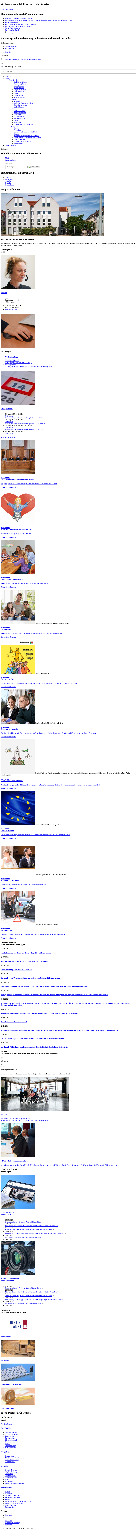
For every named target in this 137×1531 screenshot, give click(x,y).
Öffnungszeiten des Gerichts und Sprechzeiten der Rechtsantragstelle (28, 365)
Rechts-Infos (13, 126)
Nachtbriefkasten (19, 118)
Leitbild (16, 93)
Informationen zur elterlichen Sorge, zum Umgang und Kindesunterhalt (25, 583)
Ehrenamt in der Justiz (9, 728)
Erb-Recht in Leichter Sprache (12, 780)
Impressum (17, 122)
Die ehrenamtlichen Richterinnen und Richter (17, 479)
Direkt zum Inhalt (7, 9)
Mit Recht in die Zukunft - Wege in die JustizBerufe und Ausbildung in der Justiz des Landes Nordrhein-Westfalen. (24, 1119)
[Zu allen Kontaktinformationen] (18, 288)
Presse (16, 120)
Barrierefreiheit (10, 48)
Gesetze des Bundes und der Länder (26, 132)
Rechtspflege (18, 101)
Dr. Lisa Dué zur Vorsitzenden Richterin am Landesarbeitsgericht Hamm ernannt (30, 978)
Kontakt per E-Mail (11, 309)
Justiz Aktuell (7, 1213)
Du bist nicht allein (7, 678)
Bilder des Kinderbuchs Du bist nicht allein (16, 528)
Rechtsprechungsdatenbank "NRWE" (26, 136)
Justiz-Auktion (19, 86)
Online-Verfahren (19, 139)
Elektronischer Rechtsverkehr (24, 124)
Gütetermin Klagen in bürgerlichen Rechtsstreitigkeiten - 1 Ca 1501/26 (25, 417)
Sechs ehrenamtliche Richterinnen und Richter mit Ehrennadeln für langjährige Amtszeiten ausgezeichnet (39, 1013)
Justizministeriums (10, 1279)
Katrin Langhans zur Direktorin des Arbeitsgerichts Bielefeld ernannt (26, 953)
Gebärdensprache (11, 46)
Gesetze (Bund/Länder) (13, 1495)
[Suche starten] (3, 71)
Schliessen (4, 56)
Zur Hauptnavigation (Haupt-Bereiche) (18, 26)
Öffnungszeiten (19, 116)
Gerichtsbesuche (19, 91)
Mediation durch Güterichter (23, 103)
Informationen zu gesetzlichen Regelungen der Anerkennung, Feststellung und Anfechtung (31, 633)
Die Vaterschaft (6, 628)
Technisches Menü (7, 43)
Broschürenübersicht (8, 437)
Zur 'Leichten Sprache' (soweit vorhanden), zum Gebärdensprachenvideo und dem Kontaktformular (38, 20)
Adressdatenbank (7, 1408)
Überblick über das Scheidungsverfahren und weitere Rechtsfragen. (23, 885)
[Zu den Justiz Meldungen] (18, 1208)
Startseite (8, 76)
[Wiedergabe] (2, 1060)
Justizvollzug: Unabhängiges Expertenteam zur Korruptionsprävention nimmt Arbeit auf (34, 1233)
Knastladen (5, 1360)
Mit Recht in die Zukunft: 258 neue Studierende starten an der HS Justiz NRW (31, 1226)
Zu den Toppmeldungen (13, 28)
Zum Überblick (10, 34)
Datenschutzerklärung (12, 1523)
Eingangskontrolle (20, 90)
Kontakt (8, 52)
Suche (7, 162)
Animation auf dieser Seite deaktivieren (18, 18)
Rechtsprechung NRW (12, 1497)
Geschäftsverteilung (20, 105)
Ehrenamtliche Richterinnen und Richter (27, 138)
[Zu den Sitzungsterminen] (18, 404)
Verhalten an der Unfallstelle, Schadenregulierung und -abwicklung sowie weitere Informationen (33, 934)
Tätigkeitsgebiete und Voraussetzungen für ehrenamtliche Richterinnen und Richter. (29, 484)
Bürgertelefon (18, 143)
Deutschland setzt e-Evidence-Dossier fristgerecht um (23, 1222)
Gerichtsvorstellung (20, 82)
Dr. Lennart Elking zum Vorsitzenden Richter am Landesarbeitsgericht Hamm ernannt (32, 1038)
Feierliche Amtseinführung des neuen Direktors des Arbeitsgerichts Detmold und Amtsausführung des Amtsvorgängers (44, 986)
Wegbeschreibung (20, 113)
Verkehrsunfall (6, 929)
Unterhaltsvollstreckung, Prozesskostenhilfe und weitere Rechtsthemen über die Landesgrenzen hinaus (35, 835)
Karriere (4, 1114)
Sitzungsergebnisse (20, 84)
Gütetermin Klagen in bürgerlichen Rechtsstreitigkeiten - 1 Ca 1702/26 (25, 434)
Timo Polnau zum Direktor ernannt (14, 1022)
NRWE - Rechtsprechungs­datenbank (14, 1161)
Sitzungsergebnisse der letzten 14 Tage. (18, 362)
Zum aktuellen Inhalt (12, 30)
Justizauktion (6, 1336)
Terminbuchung (19, 95)
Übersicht (8, 1515)
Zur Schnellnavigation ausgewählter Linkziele (20, 24)
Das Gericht (13, 80)
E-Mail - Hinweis (19, 111)
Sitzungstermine (19, 97)
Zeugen (16, 134)
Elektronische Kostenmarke (23, 141)
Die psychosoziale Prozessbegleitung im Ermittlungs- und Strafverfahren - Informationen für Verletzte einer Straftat (39, 683)
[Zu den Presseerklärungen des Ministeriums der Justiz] (18, 1274)
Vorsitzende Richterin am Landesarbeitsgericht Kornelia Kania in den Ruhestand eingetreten (34, 1047)
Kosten (16, 128)
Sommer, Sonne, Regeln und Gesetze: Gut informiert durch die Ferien (28, 1230)
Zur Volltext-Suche (11, 22)
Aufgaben (12, 99)
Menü (7, 78)
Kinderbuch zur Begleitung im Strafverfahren (16, 534)
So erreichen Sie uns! (12, 358)
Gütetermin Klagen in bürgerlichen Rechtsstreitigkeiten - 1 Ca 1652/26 (25, 428)
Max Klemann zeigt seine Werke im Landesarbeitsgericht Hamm (24, 961)
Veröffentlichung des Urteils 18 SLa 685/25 (16, 970)
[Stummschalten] (2, 1064)
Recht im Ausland (7, 830)
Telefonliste (18, 115)
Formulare (17, 130)
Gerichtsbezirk (19, 107)
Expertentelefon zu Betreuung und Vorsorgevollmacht (23, 1237)
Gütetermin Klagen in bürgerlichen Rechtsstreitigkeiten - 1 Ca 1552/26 (25, 423)
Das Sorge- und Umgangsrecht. (12, 578)
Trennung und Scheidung (10, 879)
